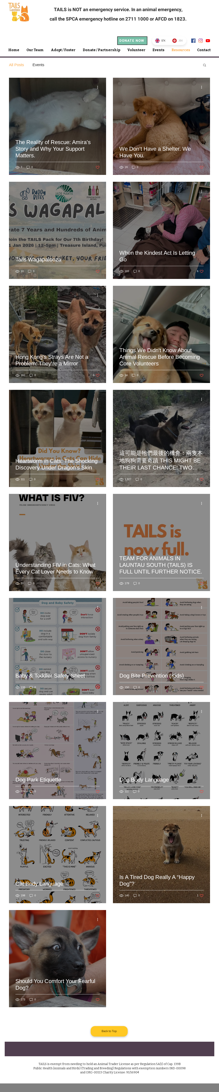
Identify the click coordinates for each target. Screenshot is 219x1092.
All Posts (16, 65)
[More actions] (99, 87)
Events (38, 65)
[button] (205, 65)
